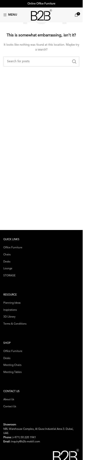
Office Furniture (12, 247)
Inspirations (10, 310)
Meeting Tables (12, 372)
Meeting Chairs (12, 365)
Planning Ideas (12, 303)
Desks (6, 261)
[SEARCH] (74, 61)
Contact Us (9, 406)
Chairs (7, 254)
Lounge (7, 268)
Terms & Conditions (14, 324)
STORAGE (9, 275)
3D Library (9, 317)
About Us (8, 399)
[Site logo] (41, 14)
